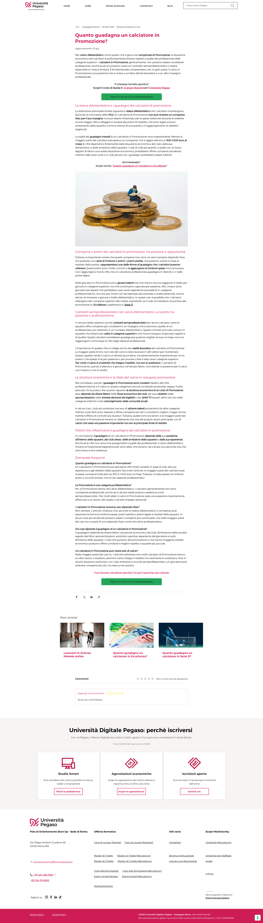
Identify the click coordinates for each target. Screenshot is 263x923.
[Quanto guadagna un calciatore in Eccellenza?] (131, 635)
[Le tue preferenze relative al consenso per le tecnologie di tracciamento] (258, 918)
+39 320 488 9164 (43, 874)
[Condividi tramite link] (99, 597)
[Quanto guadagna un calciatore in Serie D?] (181, 635)
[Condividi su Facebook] (76, 597)
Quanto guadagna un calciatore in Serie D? (177, 654)
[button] (88, 6)
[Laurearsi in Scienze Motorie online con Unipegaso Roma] (82, 635)
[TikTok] (60, 897)
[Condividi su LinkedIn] (91, 597)
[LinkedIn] (56, 897)
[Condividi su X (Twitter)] (84, 597)
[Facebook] (51, 897)
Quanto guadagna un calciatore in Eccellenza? (130, 654)
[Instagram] (46, 897)
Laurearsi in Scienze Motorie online (77, 654)
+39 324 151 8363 (40, 880)
